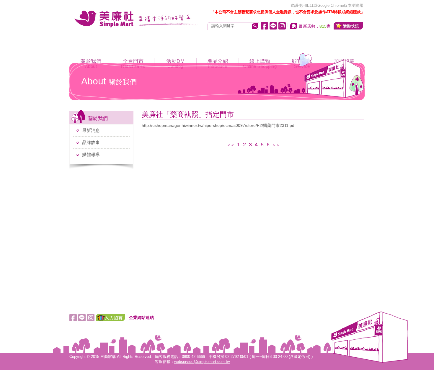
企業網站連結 (141, 317)
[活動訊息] (348, 26)
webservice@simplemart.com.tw (202, 362)
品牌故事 (91, 142)
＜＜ (230, 145)
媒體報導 (91, 154)
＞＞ (276, 145)
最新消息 (91, 130)
